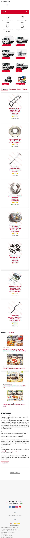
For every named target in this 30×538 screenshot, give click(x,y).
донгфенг (18, 451)
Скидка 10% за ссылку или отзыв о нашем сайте (14, 405)
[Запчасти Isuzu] (8, 40)
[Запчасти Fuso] (22, 40)
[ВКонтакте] (10, 507)
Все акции (11, 332)
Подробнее (5, 462)
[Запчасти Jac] (8, 66)
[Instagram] (16, 507)
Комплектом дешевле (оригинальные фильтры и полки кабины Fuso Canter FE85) (14, 350)
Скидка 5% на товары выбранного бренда (14, 368)
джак (13, 451)
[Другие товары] (22, 79)
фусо (6, 451)
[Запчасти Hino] (8, 53)
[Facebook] (13, 507)
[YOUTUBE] (20, 507)
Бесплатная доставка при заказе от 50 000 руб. (14, 386)
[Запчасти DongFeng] (22, 66)
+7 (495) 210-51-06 (5, 1)
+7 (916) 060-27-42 (14, 503)
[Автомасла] (8, 79)
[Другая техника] (22, 53)
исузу (2, 451)
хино (10, 451)
